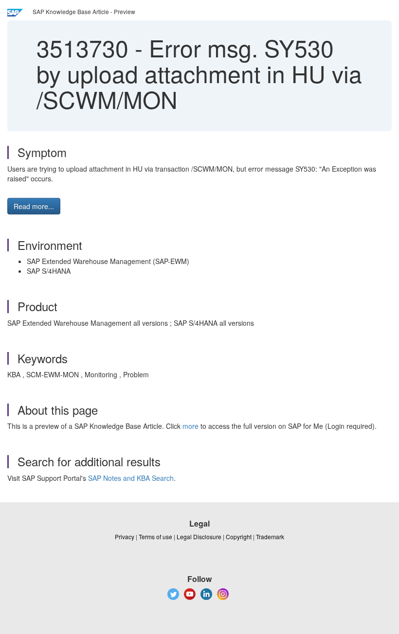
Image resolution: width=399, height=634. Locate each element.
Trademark (270, 536)
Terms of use (155, 536)
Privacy (124, 536)
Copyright (239, 536)
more (190, 426)
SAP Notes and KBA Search (131, 478)
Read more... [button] (34, 206)
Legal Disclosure (199, 536)
